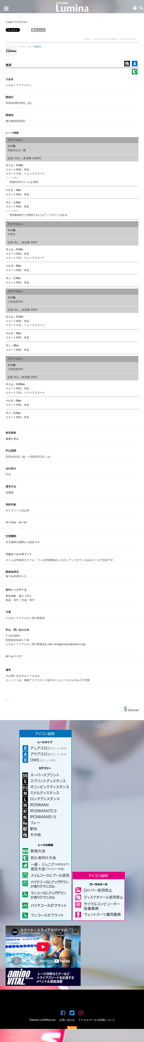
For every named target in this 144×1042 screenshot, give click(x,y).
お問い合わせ (67, 1020)
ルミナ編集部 (34, 46)
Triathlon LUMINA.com (42, 1020)
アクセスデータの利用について (96, 1020)
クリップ (39, 30)
